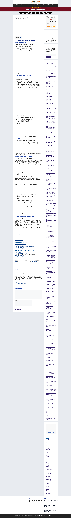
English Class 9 (48, 178)
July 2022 (47, 486)
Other (47, 319)
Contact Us (25, 514)
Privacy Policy (29, 514)
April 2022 (47, 490)
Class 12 (42, 4)
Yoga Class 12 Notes (49, 416)
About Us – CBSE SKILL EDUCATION (18, 514)
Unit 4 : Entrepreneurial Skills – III (20, 239)
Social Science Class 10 (50, 380)
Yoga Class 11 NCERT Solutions (51, 411)
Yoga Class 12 (48, 414)
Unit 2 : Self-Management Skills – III (21, 245)
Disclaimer (33, 514)
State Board (27, 4)
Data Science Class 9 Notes (50, 132)
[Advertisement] (28, 30)
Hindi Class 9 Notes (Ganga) (50, 195)
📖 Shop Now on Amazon (51, 26)
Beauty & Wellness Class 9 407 (51, 74)
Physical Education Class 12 (50, 345)
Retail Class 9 (48, 357)
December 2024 (48, 466)
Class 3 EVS (48, 93)
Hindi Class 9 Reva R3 (49, 200)
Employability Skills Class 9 (50, 166)
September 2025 (49, 455)
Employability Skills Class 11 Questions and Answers (31, 281)
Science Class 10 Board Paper (51, 363)
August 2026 (48, 439)
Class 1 (21, 12)
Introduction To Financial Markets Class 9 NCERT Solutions (50, 236)
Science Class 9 (48, 369)
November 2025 (48, 452)
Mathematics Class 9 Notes (50, 284)
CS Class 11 (32, 4)
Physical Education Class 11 (50, 339)
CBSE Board (23, 4)
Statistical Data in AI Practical (32, 515)
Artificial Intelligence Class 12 (51, 67)
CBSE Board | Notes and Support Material (45, 515)
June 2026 (47, 442)
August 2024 (48, 470)
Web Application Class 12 (50, 403)
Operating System (49, 317)
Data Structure (48, 143)
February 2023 (48, 476)
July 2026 (47, 441)
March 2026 (48, 446)
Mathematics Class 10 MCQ (50, 281)
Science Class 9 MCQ (49, 372)
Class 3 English (48, 92)
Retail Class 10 (48, 352)
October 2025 (48, 453)
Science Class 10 (49, 361)
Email (47, 53)
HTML (47, 201)
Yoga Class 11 (48, 409)
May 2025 (47, 460)
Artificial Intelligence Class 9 (50, 73)
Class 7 (46, 12)
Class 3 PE (47, 97)
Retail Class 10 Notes (49, 356)
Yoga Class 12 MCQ (49, 415)
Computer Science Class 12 (50, 121)
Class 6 (42, 12)
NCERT (16, 261)
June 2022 (47, 487)
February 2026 (48, 448)
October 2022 (48, 482)
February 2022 (48, 493)
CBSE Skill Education (49, 86)
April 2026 (47, 445)
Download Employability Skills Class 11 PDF (22, 283)
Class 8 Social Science (49, 100)
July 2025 (47, 458)
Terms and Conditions (38, 514)
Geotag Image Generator (17, 515)
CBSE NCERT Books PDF (50, 85)
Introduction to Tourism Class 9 (51, 248)
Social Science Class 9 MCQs (51, 389)
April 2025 (47, 462)
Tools (52, 4)
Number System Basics (50, 316)
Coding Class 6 (48, 102)
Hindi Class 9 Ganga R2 (50, 192)
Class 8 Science (48, 99)
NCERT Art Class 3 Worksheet (51, 288)
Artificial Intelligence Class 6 (50, 69)
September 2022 (49, 483)
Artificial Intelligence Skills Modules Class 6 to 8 (48, 514)
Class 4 (33, 12)
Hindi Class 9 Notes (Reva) (50, 196)
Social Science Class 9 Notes (51, 395)
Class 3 (29, 12)
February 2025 (48, 465)
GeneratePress (41, 516)
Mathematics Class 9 (49, 282)
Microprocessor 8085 (49, 285)
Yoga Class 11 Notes (49, 412)
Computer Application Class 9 (51, 108)
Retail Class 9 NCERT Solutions (51, 358)
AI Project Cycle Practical (24, 515)
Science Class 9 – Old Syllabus (51, 370)
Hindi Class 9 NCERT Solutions (51, 193)
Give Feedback (51, 432)
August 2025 (48, 456)
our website (29, 273)
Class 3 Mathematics (49, 96)
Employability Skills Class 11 (20, 281)
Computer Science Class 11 (50, 112)
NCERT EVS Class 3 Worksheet (51, 308)
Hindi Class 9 (48, 190)
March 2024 (48, 472)
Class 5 (37, 12)
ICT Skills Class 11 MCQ (19, 282)
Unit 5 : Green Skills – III (19, 240)
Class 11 (37, 4)
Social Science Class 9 (49, 385)
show (20, 37)
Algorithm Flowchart (49, 63)
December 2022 (48, 479)
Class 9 (28, 9)
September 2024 (49, 469)
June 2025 (47, 459)
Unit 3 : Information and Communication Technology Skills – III (25, 238)
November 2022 (48, 480)
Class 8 (50, 12)
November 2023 (48, 473)
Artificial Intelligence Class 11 (51, 66)
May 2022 (47, 489)
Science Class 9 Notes (49, 376)
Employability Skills (16, 4)
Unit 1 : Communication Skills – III (20, 244)
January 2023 (48, 477)
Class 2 (25, 12)
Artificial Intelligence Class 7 (50, 70)
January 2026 (48, 449)
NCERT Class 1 (48, 289)
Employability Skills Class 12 (50, 165)
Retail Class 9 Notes (49, 360)
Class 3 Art (48, 90)
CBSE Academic (48, 83)
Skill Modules (47, 4)
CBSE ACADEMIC (34, 261)
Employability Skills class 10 (50, 145)
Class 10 (33, 9)
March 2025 (48, 463)
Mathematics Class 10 (49, 277)
